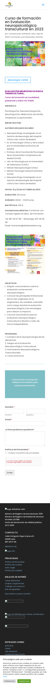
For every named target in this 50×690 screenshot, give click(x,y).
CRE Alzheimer (11, 651)
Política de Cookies (13, 565)
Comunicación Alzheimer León (22, 34)
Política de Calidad (13, 570)
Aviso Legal (10, 567)
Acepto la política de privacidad (23, 453)
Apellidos (30, 415)
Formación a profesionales (23, 37)
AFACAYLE (9, 646)
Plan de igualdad (12, 589)
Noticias (39, 37)
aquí (5, 676)
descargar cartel (18, 80)
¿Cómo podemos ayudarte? (19, 429)
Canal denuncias (12, 580)
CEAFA (7, 648)
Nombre (10, 407)
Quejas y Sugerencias (14, 583)
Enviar (10, 472)
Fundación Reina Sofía (15, 654)
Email (8, 419)
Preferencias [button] (9, 681)
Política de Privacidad (17, 449)
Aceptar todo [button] (24, 681)
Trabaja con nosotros (15, 586)
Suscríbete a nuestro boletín (18, 594)
